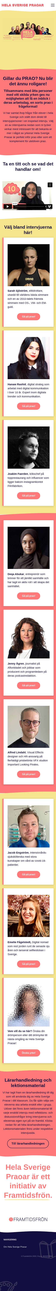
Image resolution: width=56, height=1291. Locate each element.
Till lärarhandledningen (28, 1143)
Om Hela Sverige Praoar (15, 1247)
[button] (52, 5)
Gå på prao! (28, 316)
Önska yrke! (28, 1053)
